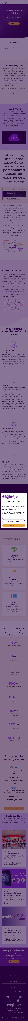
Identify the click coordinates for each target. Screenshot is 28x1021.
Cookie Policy (19, 513)
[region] (14, 510)
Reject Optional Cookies (13, 521)
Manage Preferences (13, 518)
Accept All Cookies (14, 525)
